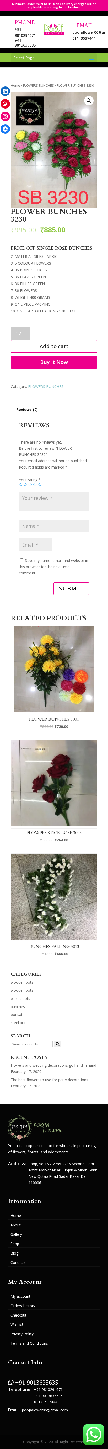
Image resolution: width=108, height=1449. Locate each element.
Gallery (16, 1234)
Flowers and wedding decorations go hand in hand (53, 1065)
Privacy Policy (22, 1333)
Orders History (22, 1305)
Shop (14, 1243)
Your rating (30, 479)
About (15, 1224)
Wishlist (16, 1324)
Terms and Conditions (29, 1343)
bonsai (16, 1014)
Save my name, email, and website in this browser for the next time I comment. (53, 567)
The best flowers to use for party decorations (49, 1079)
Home (15, 85)
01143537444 (82, 38)
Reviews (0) (27, 409)
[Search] (57, 1044)
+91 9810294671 (48, 1389)
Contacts (18, 1262)
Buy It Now (54, 362)
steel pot (18, 1022)
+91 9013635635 (25, 42)
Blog (14, 1253)
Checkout (18, 1315)
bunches (18, 1006)
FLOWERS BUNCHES (38, 85)
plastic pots (20, 998)
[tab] (54, 409)
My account (20, 1296)
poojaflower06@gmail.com (45, 1409)
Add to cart (54, 346)
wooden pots (22, 982)
